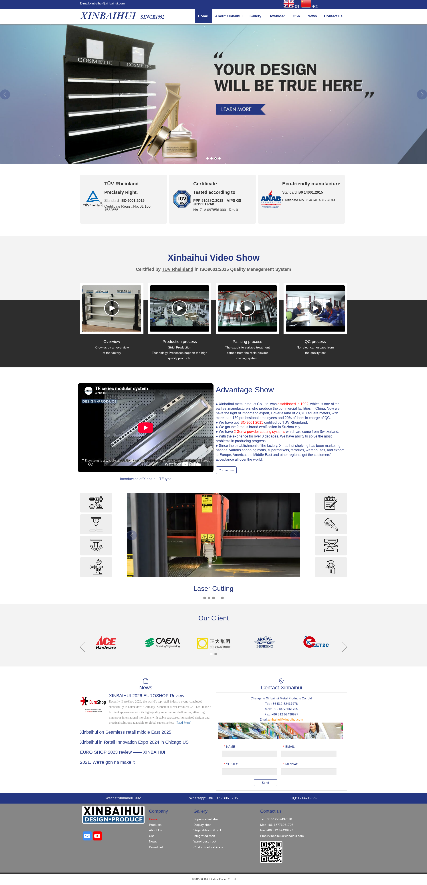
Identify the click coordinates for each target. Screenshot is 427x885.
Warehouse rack (204, 841)
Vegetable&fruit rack (207, 830)
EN (296, 6)
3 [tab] (215, 158)
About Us (155, 830)
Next (422, 94)
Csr (151, 836)
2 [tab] (211, 158)
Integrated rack (204, 836)
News (153, 841)
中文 (314, 6)
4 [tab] (219, 158)
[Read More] (183, 722)
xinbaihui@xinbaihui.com (107, 3)
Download (156, 847)
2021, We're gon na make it (107, 762)
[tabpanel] (213, 94)
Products (155, 824)
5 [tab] (222, 598)
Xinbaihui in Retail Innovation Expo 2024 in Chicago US (134, 742)
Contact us (226, 470)
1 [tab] (207, 158)
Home (153, 819)
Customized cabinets (208, 847)
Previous (5, 94)
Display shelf (202, 824)
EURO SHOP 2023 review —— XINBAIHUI (122, 752)
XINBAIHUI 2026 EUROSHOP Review (146, 695)
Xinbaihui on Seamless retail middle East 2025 (125, 732)
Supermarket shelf (206, 819)
